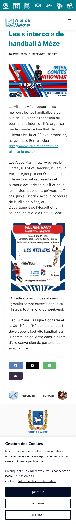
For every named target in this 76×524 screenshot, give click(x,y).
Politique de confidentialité (37, 481)
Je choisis (38, 503)
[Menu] (69, 21)
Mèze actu (39, 54)
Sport (52, 54)
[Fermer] (71, 442)
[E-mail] (16, 376)
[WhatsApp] (49, 365)
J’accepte (38, 492)
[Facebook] (16, 365)
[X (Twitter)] (32, 365)
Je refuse (38, 515)
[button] (38, 257)
